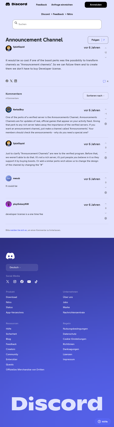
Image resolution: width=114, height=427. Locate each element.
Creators (10, 349)
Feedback (41, 5)
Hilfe (8, 329)
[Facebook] (7, 81)
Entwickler (11, 359)
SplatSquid (18, 47)
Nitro (70, 14)
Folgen (95, 40)
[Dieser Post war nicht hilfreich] (105, 57)
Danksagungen (71, 349)
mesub (16, 178)
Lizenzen (67, 354)
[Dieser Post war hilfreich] (105, 48)
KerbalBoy (18, 110)
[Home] (16, 5)
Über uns (68, 297)
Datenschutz (69, 334)
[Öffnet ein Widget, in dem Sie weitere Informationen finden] (103, 422)
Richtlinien (68, 344)
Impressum (69, 359)
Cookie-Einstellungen (74, 339)
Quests (10, 364)
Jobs (65, 302)
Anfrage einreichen (62, 5)
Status (9, 307)
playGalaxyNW (21, 204)
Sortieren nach (95, 96)
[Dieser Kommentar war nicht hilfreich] (105, 118)
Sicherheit (11, 334)
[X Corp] (11, 81)
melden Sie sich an (18, 230)
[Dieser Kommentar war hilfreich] (105, 109)
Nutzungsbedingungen (75, 329)
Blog (8, 339)
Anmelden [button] (96, 5)
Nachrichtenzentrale (74, 312)
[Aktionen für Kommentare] (105, 123)
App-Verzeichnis (15, 312)
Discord (45, 14)
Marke (66, 307)
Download (11, 297)
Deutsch (14, 267)
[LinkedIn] (15, 81)
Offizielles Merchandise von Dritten (25, 369)
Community (12, 354)
